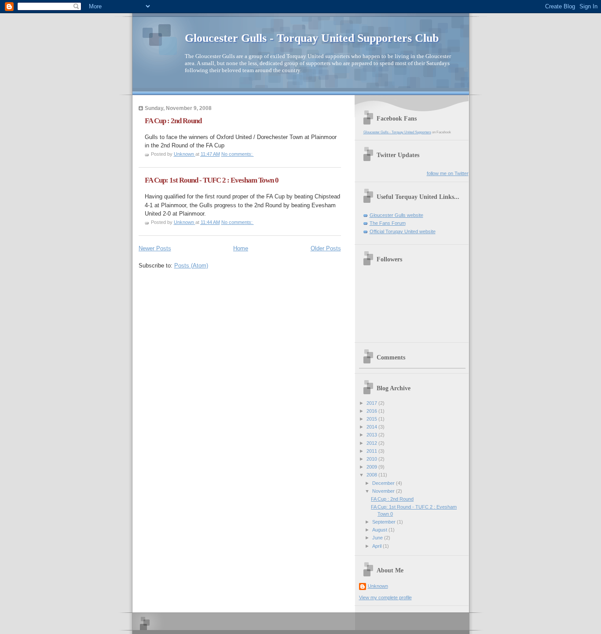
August (380, 529)
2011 (372, 451)
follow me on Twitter (448, 173)
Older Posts (326, 248)
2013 (372, 434)
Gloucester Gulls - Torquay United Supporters (397, 132)
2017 (372, 403)
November (384, 491)
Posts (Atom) (191, 265)
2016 (372, 411)
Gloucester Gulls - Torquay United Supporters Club (312, 38)
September (384, 521)
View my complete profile (385, 597)
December (384, 483)
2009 (372, 466)
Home (240, 248)
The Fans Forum (388, 223)
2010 (372, 459)
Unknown (378, 586)
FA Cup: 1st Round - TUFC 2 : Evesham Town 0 (212, 180)
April (377, 546)
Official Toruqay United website (403, 231)
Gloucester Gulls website (396, 215)
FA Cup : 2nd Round (173, 121)
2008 (372, 474)
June (378, 537)
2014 (372, 426)
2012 (372, 443)
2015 (372, 418)
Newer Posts (155, 248)
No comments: (237, 154)
